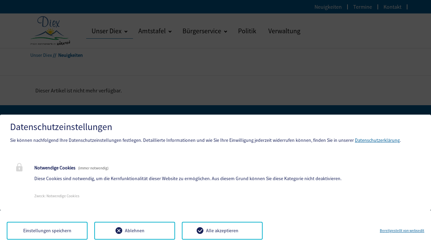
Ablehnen (134, 231)
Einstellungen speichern (47, 231)
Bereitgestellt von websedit (402, 230)
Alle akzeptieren (222, 231)
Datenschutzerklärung (377, 140)
